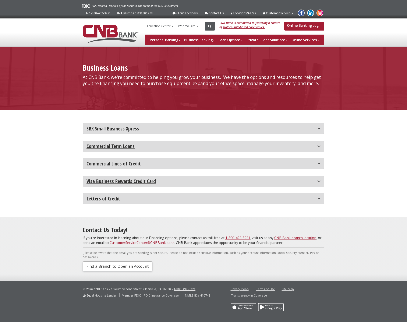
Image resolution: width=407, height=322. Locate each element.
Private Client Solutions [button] (266, 40)
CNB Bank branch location (295, 237)
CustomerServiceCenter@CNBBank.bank (142, 242)
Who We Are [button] (187, 26)
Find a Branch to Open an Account (117, 266)
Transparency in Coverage (249, 295)
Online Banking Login (304, 25)
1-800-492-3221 (99, 14)
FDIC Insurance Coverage (161, 295)
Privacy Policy (240, 289)
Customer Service (278, 14)
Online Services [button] (304, 40)
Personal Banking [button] (164, 40)
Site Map (288, 289)
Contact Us (216, 14)
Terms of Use (265, 289)
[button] (203, 128)
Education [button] (158, 26)
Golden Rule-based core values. (244, 27)
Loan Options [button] (230, 40)
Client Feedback (186, 14)
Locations (244, 13)
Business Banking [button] (198, 40)
